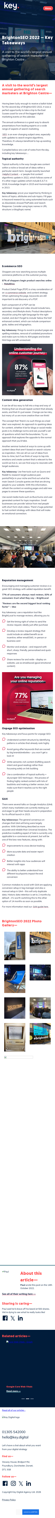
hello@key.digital (15, 1437)
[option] (27, 1368)
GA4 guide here (40, 906)
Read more (12, 1393)
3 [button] (32, 1397)
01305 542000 (13, 1432)
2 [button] (27, 1397)
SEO (4, 134)
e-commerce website (16, 292)
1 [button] (23, 1397)
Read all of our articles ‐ (14, 1410)
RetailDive (9, 283)
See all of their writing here (17, 1293)
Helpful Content (10, 174)
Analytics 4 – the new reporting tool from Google (26, 1388)
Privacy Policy (9, 1499)
